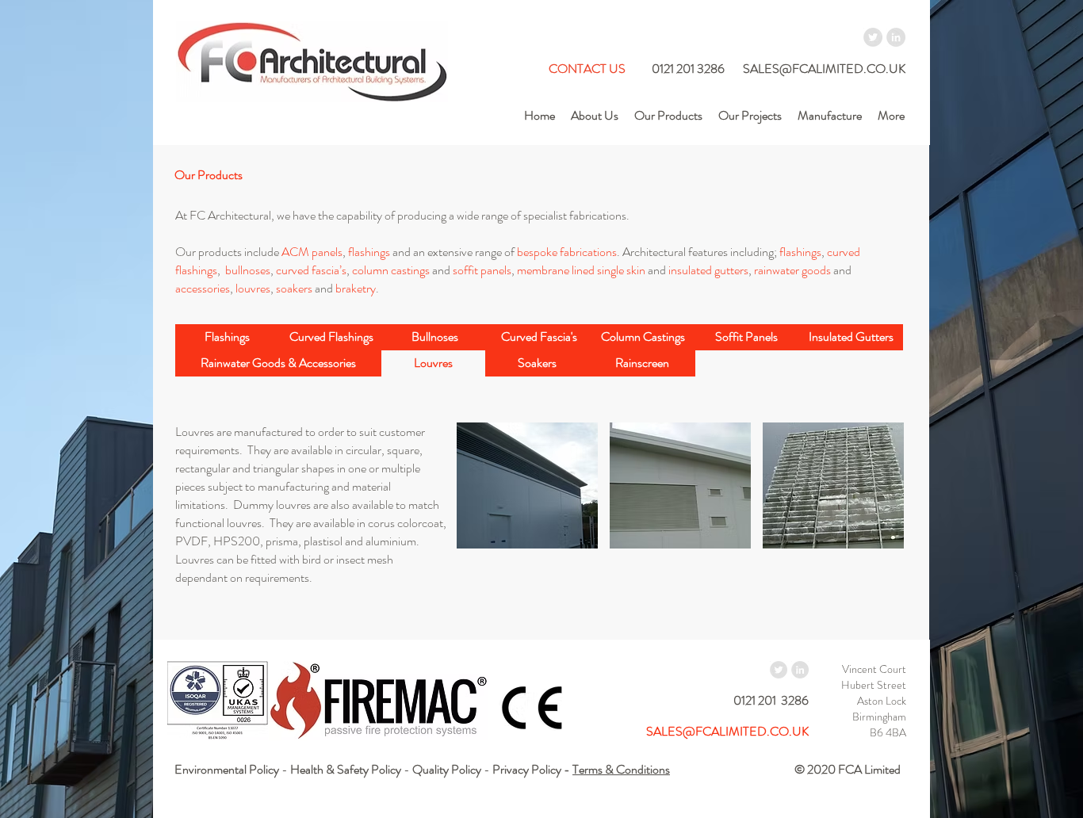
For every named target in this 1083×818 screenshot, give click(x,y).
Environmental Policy (226, 769)
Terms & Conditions (621, 769)
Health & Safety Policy (345, 769)
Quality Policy (446, 769)
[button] (433, 363)
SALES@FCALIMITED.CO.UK (824, 68)
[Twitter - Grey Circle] (872, 37)
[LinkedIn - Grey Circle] (895, 37)
